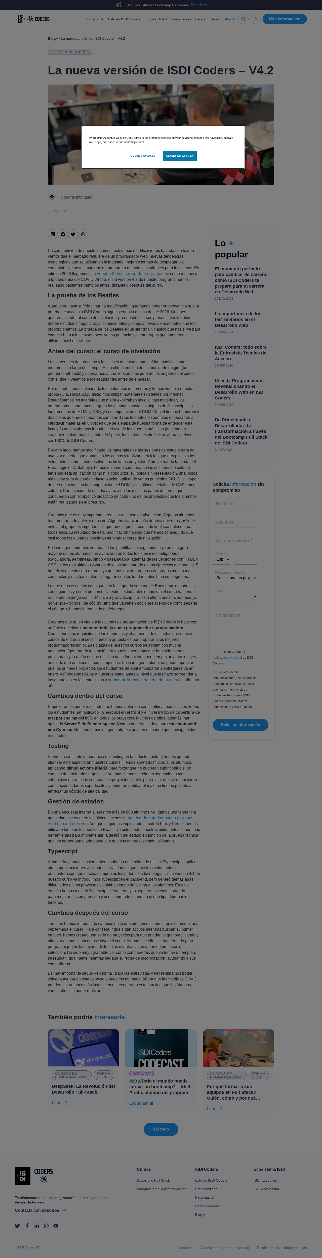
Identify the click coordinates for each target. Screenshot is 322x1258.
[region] (163, 147)
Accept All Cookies (179, 155)
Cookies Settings (143, 155)
